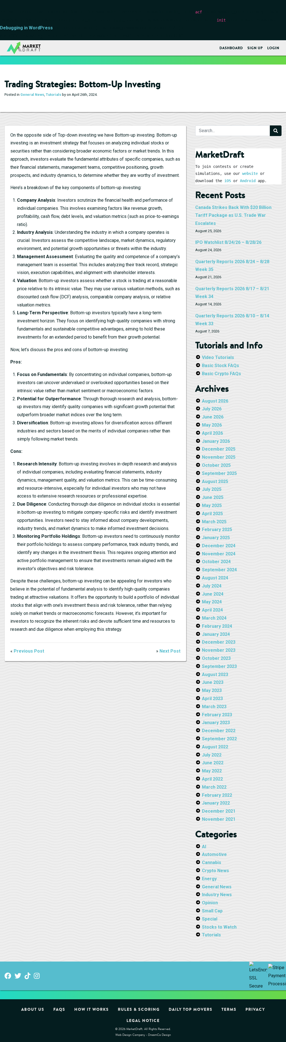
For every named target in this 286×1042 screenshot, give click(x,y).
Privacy (255, 1009)
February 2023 (217, 714)
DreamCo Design (159, 1035)
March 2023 (214, 706)
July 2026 (211, 408)
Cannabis (211, 862)
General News (32, 94)
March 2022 (214, 787)
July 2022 (211, 755)
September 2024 (219, 569)
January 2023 (216, 722)
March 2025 (214, 521)
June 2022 (212, 762)
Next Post (169, 651)
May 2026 (212, 425)
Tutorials (53, 94)
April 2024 (212, 610)
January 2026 (216, 441)
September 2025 (219, 473)
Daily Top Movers (191, 1009)
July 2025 (211, 489)
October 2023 (216, 658)
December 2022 (218, 730)
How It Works (91, 1009)
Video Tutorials (218, 357)
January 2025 (216, 537)
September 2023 (219, 666)
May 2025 (212, 505)
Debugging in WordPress (26, 27)
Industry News (217, 894)
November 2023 (218, 650)
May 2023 (212, 690)
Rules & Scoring (139, 1009)
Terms (229, 1009)
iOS (227, 181)
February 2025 (217, 529)
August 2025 (215, 481)
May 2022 (212, 771)
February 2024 (217, 626)
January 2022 (216, 803)
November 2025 (218, 457)
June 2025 (212, 497)
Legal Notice (143, 1020)
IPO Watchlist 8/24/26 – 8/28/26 (228, 242)
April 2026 (212, 433)
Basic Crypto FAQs (221, 373)
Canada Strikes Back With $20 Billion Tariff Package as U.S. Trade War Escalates (233, 215)
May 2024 (212, 602)
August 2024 (215, 578)
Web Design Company (130, 1035)
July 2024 (211, 586)
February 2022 (217, 795)
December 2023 (218, 642)
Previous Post (29, 651)
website (250, 173)
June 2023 (212, 682)
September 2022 (219, 738)
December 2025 (218, 449)
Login (273, 48)
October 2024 (216, 561)
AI (204, 846)
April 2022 (212, 779)
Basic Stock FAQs (220, 365)
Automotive (214, 854)
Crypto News (215, 870)
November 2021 (218, 819)
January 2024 (216, 634)
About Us (32, 1009)
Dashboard (231, 48)
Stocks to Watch (219, 927)
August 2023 (215, 674)
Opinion (210, 902)
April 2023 (212, 698)
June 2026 (212, 417)
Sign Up (255, 48)
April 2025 (212, 513)
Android (248, 181)
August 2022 (215, 747)
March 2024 (214, 618)
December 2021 (218, 811)
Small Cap (212, 910)
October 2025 (216, 465)
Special (209, 919)
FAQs (59, 1009)
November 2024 (218, 553)
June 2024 (212, 594)
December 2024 (218, 545)
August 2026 (215, 401)
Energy (209, 878)
